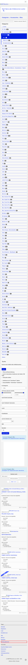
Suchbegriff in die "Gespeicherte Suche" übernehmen (14, 438)
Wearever (5, 349)
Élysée (4, 127)
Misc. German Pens (7, 205)
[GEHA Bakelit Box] (14, 531)
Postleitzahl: (5, 413)
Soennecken (5, 304)
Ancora (4, 48)
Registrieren (3, 628)
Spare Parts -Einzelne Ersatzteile (10, 310)
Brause (4, 72)
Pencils (4, 254)
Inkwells (4, 166)
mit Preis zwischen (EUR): (8, 391)
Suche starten (5, 433)
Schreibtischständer (8, 43)
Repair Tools (5, 282)
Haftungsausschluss (5, 653)
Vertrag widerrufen (5, 641)
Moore (4, 219)
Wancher (4, 340)
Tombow (4, 327)
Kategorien (5, 17)
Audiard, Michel (6, 57)
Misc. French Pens (7, 202)
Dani (4, 97)
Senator (4, 296)
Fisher (4, 144)
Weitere (3, 357)
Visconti (4, 335)
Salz (4, 290)
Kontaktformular (4, 632)
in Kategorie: (5, 385)
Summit (4, 318)
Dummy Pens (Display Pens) (9, 116)
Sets (3, 299)
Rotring (4, 285)
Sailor (4, 288)
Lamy (4, 177)
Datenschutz (3, 649)
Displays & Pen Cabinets (7, 113)
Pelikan (4, 249)
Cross (4, 94)
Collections (5, 86)
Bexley (4, 62)
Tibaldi (4, 324)
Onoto (4, 238)
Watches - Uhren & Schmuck (9, 343)
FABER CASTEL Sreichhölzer (9, 555)
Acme (4, 46)
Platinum (4, 268)
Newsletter (3, 639)
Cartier (4, 80)
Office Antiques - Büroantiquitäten (10, 230)
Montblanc (5, 213)
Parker (4, 246)
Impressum (3, 651)
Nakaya (4, 224)
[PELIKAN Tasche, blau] (14, 510)
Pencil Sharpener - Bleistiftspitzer (9, 252)
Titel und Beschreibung (8, 372)
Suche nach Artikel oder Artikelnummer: (11, 364)
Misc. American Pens (7, 196)
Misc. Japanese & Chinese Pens (9, 210)
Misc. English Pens (7, 199)
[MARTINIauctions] (14, 4)
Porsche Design (6, 271)
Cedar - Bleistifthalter (7, 83)
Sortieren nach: (14, 474)
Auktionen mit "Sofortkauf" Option (11, 380)
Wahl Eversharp (6, 338)
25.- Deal (5, 29)
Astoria (4, 54)
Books (4, 65)
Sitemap (2, 637)
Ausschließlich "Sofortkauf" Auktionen (12, 382)
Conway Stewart (6, 91)
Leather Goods (6, 180)
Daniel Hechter (6, 99)
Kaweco (4, 169)
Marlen (4, 185)
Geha (4, 152)
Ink (3, 163)
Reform (4, 279)
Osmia (4, 241)
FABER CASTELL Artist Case (9, 578)
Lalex (4, 174)
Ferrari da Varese (6, 141)
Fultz (4, 149)
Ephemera (5, 130)
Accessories (14, 17)
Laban (4, 171)
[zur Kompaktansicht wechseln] (15, 484)
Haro (4, 160)
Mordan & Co (5, 221)
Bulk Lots (5, 75)
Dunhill (4, 119)
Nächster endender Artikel (19, 21)
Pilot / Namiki (6, 263)
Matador (4, 191)
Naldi (3, 227)
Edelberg (5, 124)
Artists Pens (5, 51)
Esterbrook (5, 133)
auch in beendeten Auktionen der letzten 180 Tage (13, 374)
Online (4, 232)
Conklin (4, 88)
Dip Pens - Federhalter (7, 108)
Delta (4, 102)
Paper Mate (5, 243)
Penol (4, 257)
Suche (4, 369)
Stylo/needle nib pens (7, 315)
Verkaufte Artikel (7, 377)
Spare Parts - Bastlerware (8, 307)
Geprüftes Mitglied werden (6, 647)
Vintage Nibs (5, 332)
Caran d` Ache (6, 77)
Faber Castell (6, 135)
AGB (2, 655)
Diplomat (4, 110)
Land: (3, 408)
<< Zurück (4, 26)
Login (2, 630)
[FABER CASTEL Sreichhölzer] (14, 552)
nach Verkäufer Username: (8, 403)
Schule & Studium (6, 293)
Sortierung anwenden (14, 478)
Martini (4, 188)
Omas (4, 235)
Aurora (4, 59)
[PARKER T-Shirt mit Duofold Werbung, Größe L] (14, 488)
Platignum (5, 266)
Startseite (3, 626)
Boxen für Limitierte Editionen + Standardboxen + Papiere (14, 68)
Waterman (5, 346)
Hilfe (2, 635)
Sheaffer (5, 302)
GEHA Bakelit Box (6, 534)
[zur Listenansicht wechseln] (12, 484)
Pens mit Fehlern (6, 260)
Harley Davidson (6, 158)
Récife (4, 274)
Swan (4, 321)
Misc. (21, 17)
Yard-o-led (5, 354)
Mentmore (5, 194)
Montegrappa (5, 216)
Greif (3, 155)
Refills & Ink (6, 40)
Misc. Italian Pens (6, 207)
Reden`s (4, 277)
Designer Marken (6, 105)
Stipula (4, 313)
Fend (4, 138)
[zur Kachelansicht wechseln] (13, 484)
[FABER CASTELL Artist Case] (14, 574)
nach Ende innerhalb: (7, 397)
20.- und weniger (6, 32)
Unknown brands (6, 329)
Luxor (4, 183)
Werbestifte (5, 351)
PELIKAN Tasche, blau (7, 514)
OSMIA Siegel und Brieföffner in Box (11, 598)
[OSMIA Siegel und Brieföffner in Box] (14, 595)
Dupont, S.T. (5, 122)
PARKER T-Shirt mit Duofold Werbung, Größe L (13, 492)
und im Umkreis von (7, 419)
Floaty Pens (5, 146)
